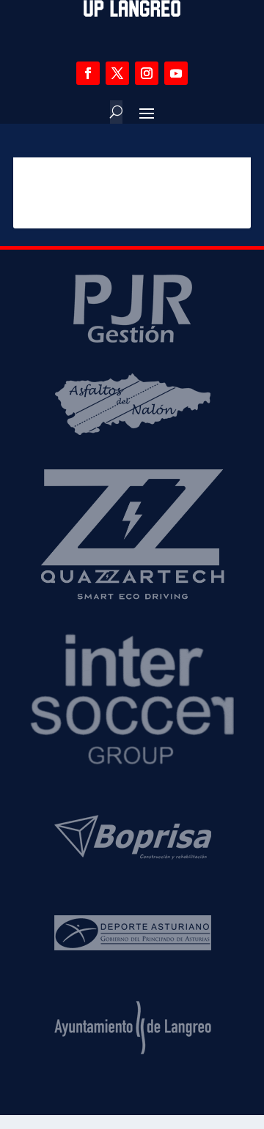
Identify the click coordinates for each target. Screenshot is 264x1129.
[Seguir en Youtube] (176, 73)
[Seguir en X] (117, 73)
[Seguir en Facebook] (88, 73)
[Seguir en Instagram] (146, 73)
